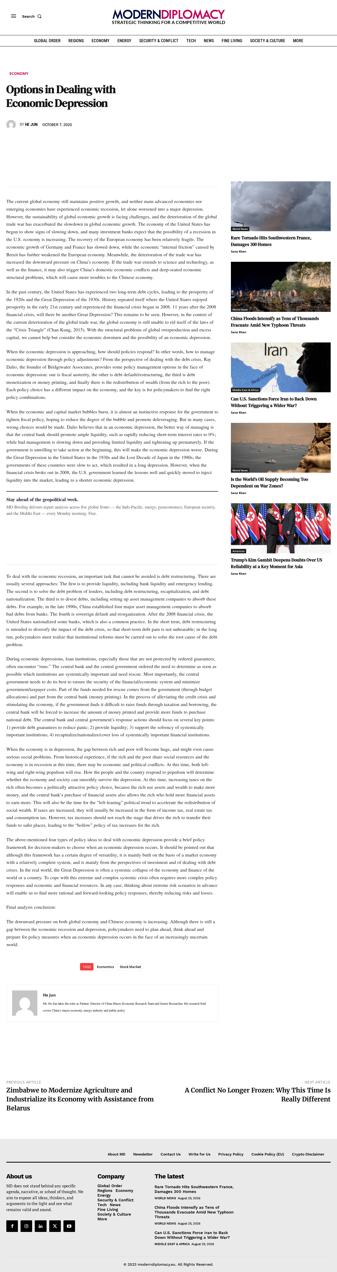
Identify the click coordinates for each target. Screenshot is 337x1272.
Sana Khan (238, 251)
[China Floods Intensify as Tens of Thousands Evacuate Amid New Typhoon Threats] (281, 287)
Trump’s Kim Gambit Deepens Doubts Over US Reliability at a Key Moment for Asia (276, 563)
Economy (18, 73)
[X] (23, 140)
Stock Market (130, 966)
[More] (84, 140)
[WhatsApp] (36, 140)
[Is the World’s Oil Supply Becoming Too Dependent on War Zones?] (281, 448)
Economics (105, 966)
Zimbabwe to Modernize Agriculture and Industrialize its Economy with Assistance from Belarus (80, 1099)
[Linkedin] (48, 140)
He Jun (31, 125)
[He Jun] (11, 124)
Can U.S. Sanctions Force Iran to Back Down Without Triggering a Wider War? (274, 402)
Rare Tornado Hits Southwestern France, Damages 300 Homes (271, 241)
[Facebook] (11, 140)
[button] (33, 16)
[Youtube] (69, 1226)
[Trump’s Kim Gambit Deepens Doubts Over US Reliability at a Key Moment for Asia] (281, 528)
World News (240, 229)
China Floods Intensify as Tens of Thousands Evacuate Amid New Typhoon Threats (275, 321)
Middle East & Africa (245, 390)
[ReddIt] (60, 140)
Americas (238, 551)
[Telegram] (72, 140)
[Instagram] (26, 1226)
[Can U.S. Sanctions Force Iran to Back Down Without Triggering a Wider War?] (281, 367)
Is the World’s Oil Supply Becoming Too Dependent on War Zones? (269, 482)
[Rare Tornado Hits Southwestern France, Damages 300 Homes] (281, 206)
